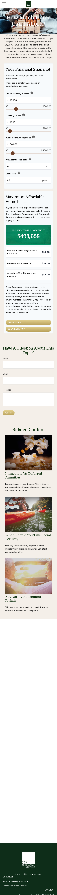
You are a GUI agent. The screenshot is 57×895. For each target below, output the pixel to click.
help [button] (31, 92)
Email (5, 373)
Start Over (14, 322)
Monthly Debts (15, 115)
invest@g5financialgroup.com (28, 874)
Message (7, 389)
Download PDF (16, 329)
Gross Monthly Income (19, 93)
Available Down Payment (20, 137)
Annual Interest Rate (19, 159)
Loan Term (13, 173)
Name (5, 358)
